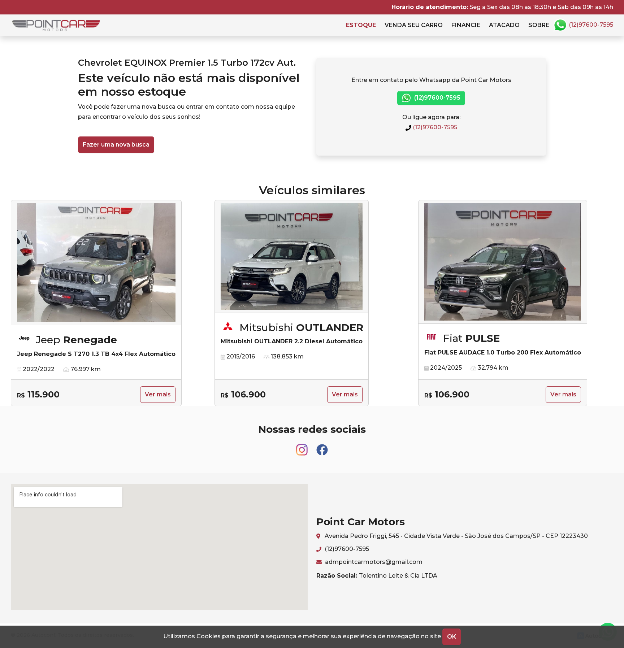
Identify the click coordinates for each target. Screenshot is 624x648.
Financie (465, 25)
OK (451, 636)
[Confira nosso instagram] (302, 446)
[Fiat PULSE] (503, 262)
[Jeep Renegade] (96, 262)
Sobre (538, 25)
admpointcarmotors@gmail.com (373, 561)
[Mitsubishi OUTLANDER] (291, 256)
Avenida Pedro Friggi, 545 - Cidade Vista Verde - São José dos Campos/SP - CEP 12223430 (455, 535)
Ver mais (158, 394)
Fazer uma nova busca (116, 144)
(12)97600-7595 (590, 24)
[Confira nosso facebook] (322, 446)
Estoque (361, 25)
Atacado (504, 25)
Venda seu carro (414, 25)
